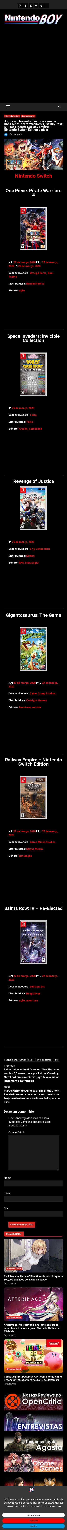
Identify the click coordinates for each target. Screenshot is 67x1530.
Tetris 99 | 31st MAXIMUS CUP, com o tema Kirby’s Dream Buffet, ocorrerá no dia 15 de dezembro (33, 1356)
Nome (7, 1178)
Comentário (16, 1132)
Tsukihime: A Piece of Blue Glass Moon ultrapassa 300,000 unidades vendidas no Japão (33, 1255)
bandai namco (19, 1059)
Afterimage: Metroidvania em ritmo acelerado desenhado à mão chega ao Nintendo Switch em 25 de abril (33, 1304)
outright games (44, 1059)
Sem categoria (28, 116)
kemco (31, 1059)
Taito (56, 1059)
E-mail (7, 1193)
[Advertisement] (33, 63)
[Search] (59, 107)
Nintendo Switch (12, 116)
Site (6, 1208)
